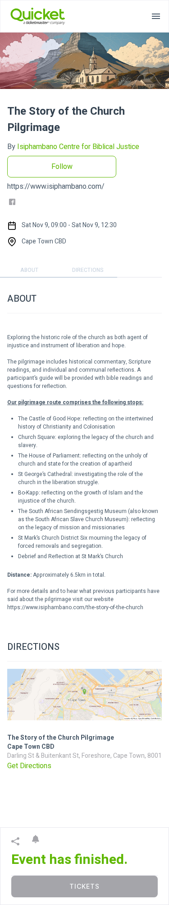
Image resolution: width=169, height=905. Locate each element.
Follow (62, 166)
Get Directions (29, 765)
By (73, 146)
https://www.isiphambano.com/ (56, 186)
